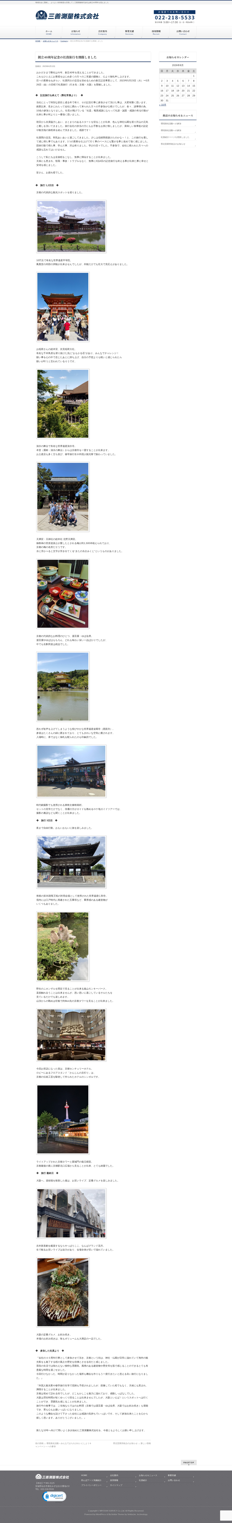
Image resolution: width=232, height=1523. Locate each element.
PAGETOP (188, 1462)
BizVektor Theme (116, 1514)
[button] (54, 1497)
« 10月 (162, 104)
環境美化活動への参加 (171, 123)
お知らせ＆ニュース (148, 1475)
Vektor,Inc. (132, 1514)
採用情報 (114, 1480)
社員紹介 (143, 1480)
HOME (84, 1475)
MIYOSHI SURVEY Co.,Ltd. (112, 1511)
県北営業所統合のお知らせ (132, 1443)
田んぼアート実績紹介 (91, 1480)
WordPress (101, 1514)
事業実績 (172, 1475)
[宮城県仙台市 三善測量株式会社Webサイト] (67, 16)
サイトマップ (116, 1485)
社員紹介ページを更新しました (175, 137)
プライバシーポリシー (91, 1485)
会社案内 (114, 1475)
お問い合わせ (174, 1480)
